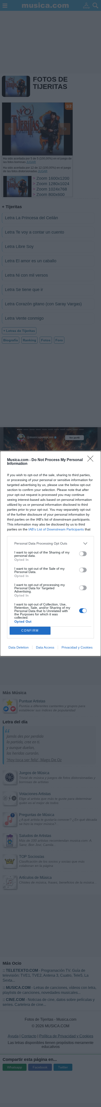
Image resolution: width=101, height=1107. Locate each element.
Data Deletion (18, 647)
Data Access (45, 647)
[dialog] (50, 553)
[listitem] (50, 543)
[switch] (83, 553)
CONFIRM (30, 630)
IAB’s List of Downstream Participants (56, 529)
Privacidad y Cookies (77, 647)
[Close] (91, 460)
